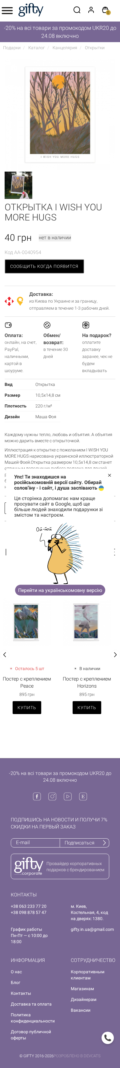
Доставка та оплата (31, 1004)
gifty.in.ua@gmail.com (92, 929)
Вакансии (80, 1010)
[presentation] (4, 654)
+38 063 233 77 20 (28, 906)
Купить (27, 707)
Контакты (21, 993)
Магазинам (82, 988)
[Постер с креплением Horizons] (87, 621)
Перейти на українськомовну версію (60, 590)
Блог (15, 982)
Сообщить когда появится (44, 266)
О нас (16, 971)
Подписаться (79, 843)
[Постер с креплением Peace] (27, 621)
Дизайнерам (83, 999)
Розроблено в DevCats (77, 1056)
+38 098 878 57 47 (28, 912)
